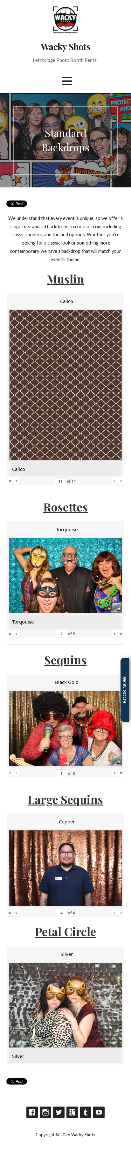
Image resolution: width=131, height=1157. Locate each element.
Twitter (59, 1112)
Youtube (99, 1112)
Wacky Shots (65, 46)
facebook (32, 1112)
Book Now (124, 690)
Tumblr (85, 1112)
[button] (67, 81)
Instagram (45, 1112)
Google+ (72, 1112)
